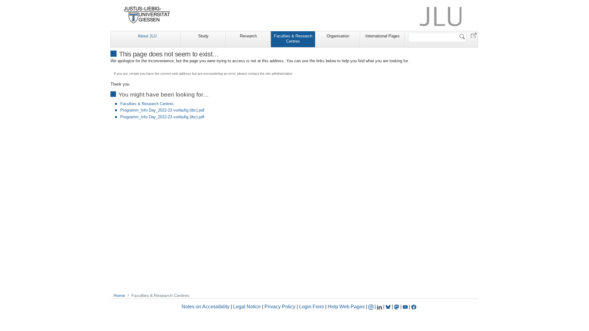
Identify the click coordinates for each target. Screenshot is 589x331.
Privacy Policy (279, 306)
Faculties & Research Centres (293, 39)
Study (203, 36)
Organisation (338, 36)
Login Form (311, 306)
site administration (278, 73)
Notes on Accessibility (206, 306)
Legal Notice (247, 306)
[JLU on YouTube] (406, 306)
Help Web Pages (346, 306)
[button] (473, 35)
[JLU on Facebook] (413, 306)
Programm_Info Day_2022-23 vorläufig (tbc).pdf (162, 110)
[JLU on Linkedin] (380, 306)
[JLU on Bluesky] (389, 306)
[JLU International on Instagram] (371, 306)
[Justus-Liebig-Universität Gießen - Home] (147, 15)
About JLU (147, 36)
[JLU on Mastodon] (397, 306)
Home (119, 295)
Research (248, 36)
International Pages (382, 36)
